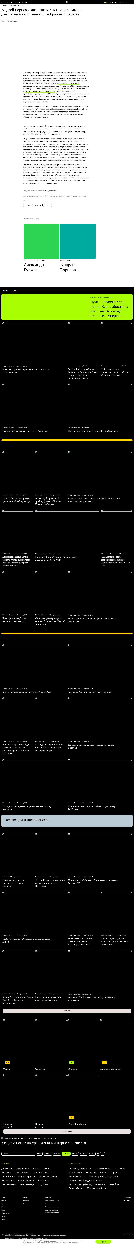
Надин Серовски (27, 1176)
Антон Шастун (41, 1172)
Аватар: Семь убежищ (80, 1184)
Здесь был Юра (76, 1176)
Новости (9, 2)
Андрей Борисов (46, 72)
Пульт (24, 2)
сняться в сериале (55, 88)
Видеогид (123, 2)
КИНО (106, 2)
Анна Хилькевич (40, 1168)
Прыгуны (91, 1172)
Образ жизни (5, 1213)
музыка (57, 1153)
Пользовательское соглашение (54, 1207)
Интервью (4, 1207)
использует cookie (50, 1241)
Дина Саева (7, 1168)
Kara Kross (43, 1180)
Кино (3, 1210)
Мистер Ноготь (104, 1168)
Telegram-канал (50, 190)
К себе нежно (75, 1172)
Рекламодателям (50, 1204)
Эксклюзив (26, 1204)
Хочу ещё (67, 1011)
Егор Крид (42, 1184)
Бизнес (3, 1219)
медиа (91, 1153)
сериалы (47, 1153)
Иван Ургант (8, 1176)
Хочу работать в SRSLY (52, 1200)
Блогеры (38, 205)
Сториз (18, 2)
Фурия (103, 1172)
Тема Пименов (9, 1184)
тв (98, 1153)
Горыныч (115, 1172)
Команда (48, 1197)
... (102, 1153)
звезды (75, 1153)
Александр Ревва (48, 1176)
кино (39, 1153)
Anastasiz (6, 1172)
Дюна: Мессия (76, 1188)
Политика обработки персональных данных (52, 1211)
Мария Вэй (23, 1168)
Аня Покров (7, 1180)
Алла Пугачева (22, 1172)
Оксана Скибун (12, 21)
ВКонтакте (127, 1200)
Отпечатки (120, 1168)
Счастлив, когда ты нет (80, 1168)
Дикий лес (114, 1184)
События (113, 2)
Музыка (3, 1216)
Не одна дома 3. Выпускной (103, 1176)
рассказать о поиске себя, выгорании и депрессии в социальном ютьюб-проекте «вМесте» (51, 84)
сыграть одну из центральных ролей (40, 91)
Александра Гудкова (36, 94)
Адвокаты (100, 1184)
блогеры (66, 1153)
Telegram (128, 1197)
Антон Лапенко (26, 1180)
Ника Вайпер (27, 1184)
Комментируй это (96, 1188)
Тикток (48, 205)
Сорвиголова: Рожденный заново (85, 1180)
